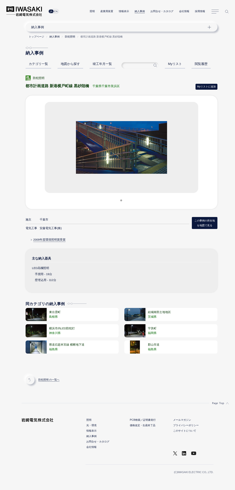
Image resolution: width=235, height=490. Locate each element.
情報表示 (124, 11)
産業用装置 (106, 11)
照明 (92, 11)
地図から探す (70, 64)
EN (56, 11)
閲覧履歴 (201, 64)
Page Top (218, 403)
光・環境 (91, 425)
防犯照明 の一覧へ (48, 379)
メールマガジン (182, 420)
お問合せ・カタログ (161, 11)
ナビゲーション (119, 27)
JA (51, 11)
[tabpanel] (121, 148)
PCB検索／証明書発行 (143, 420)
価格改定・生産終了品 (142, 425)
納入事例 (140, 11)
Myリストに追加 (206, 86)
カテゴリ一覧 (38, 64)
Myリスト (175, 64)
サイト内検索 (227, 11)
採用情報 (200, 11)
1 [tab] (121, 201)
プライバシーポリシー (186, 425)
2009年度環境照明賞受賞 (49, 239)
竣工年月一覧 (102, 64)
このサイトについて (184, 430)
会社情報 (184, 11)
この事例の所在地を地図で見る (204, 223)
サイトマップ (215, 11)
